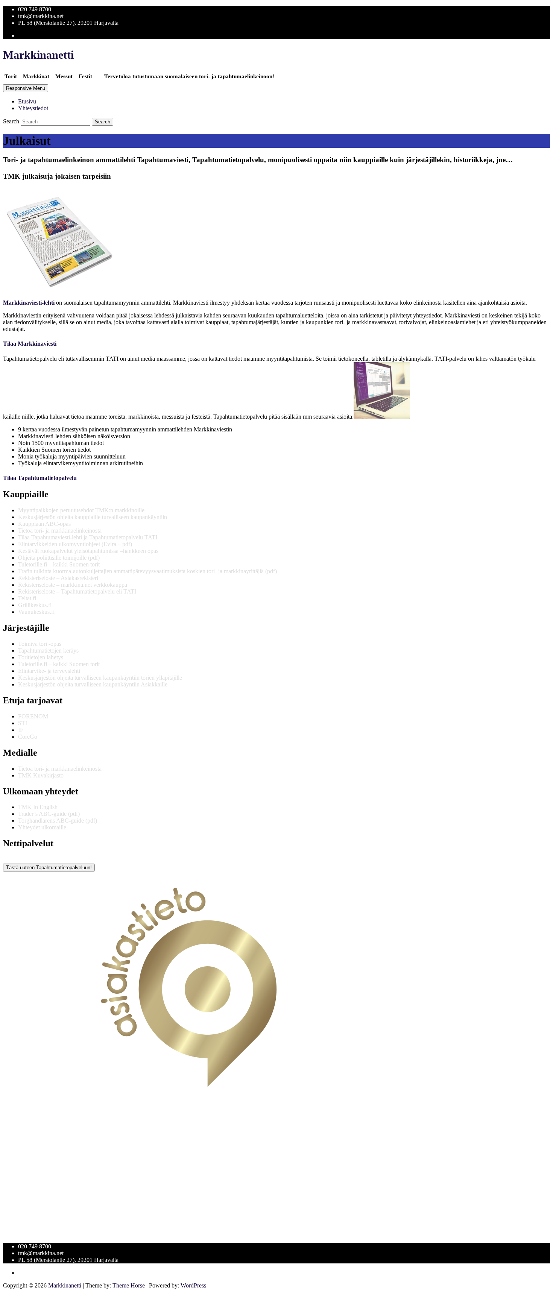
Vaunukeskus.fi (36, 612)
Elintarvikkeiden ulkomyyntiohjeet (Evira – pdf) (75, 544)
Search (12, 121)
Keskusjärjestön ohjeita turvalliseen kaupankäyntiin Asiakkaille (92, 684)
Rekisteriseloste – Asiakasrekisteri (58, 578)
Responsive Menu (25, 88)
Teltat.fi (27, 598)
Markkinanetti (38, 55)
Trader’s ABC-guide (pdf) (49, 814)
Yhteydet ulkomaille (42, 827)
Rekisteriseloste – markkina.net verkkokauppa (72, 584)
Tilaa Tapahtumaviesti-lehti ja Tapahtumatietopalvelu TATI (87, 537)
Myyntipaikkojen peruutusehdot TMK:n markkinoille (81, 510)
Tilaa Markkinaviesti (29, 343)
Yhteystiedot (33, 108)
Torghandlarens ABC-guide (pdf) (57, 820)
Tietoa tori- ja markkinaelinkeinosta (60, 530)
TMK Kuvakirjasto (41, 775)
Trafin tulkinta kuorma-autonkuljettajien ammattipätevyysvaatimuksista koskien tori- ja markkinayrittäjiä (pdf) (147, 571)
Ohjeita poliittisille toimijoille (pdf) (59, 557)
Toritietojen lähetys (40, 657)
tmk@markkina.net (41, 16)
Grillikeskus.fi (35, 605)
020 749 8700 (34, 9)
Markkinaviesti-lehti (29, 302)
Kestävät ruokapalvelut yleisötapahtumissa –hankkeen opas (88, 551)
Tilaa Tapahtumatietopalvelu (40, 478)
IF (20, 730)
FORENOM (33, 716)
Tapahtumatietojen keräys (48, 650)
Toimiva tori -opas (39, 644)
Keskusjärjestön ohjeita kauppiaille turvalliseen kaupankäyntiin (92, 517)
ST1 (23, 723)
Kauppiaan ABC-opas (44, 524)
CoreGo (27, 736)
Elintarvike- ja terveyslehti (49, 671)
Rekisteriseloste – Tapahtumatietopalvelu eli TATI (77, 591)
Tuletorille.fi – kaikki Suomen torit (59, 564)
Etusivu (27, 101)
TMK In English (38, 807)
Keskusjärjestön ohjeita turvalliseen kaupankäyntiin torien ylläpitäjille (100, 677)
